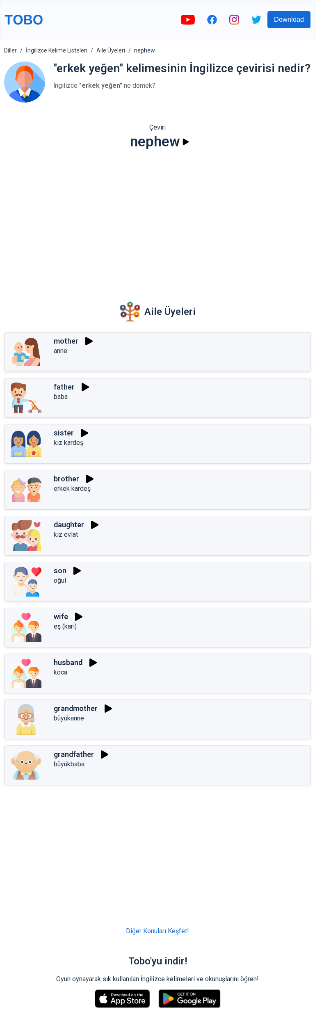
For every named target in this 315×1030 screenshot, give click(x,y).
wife (61, 616)
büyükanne (69, 718)
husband (68, 662)
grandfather (74, 754)
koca (60, 672)
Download (289, 19)
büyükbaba (69, 764)
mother (66, 341)
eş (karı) (65, 626)
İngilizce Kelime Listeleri (56, 50)
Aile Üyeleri (110, 50)
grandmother (76, 708)
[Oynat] (186, 142)
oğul (60, 580)
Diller (10, 50)
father (64, 387)
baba (61, 397)
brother (66, 478)
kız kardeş (68, 443)
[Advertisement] (157, 219)
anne (60, 351)
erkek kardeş (72, 488)
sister (64, 432)
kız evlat (66, 534)
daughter (69, 524)
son (60, 570)
